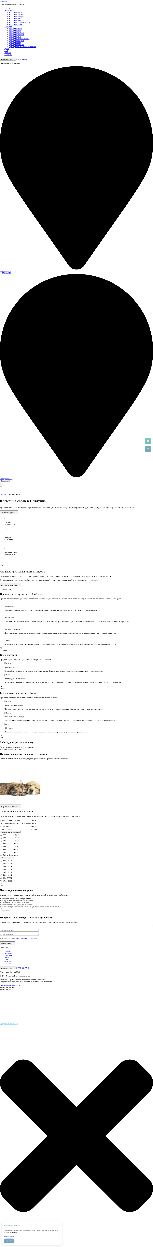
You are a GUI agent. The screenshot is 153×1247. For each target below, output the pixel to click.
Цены (6, 49)
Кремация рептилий (16, 45)
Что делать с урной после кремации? (16, 903)
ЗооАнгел (4, 1)
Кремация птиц (15, 43)
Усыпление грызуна (16, 17)
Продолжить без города (9, 1024)
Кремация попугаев (16, 41)
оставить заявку (6, 944)
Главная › (3, 494)
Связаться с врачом (8, 513)
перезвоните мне (7, 59)
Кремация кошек (15, 29)
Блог (6, 51)
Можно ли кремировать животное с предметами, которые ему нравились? (30, 907)
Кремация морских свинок (19, 39)
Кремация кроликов (16, 35)
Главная (7, 8)
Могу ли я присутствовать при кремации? (18, 901)
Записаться (5, 481)
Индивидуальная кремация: (10, 832)
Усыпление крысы (16, 19)
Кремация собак (15, 31)
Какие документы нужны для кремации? (17, 905)
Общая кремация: (7, 858)
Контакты (8, 55)
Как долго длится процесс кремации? (16, 899)
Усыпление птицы (16, 25)
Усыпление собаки (16, 15)
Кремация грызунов (16, 33)
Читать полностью (9, 1236)
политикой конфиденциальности (24, 939)
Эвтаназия (8, 10)
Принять (9, 1241)
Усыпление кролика (16, 21)
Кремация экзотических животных (22, 47)
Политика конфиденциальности (12, 985)
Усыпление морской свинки (19, 23)
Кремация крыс (15, 37)
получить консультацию (9, 585)
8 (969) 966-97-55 (22, 59)
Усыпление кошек (16, 13)
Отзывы (7, 53)
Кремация (8, 27)
